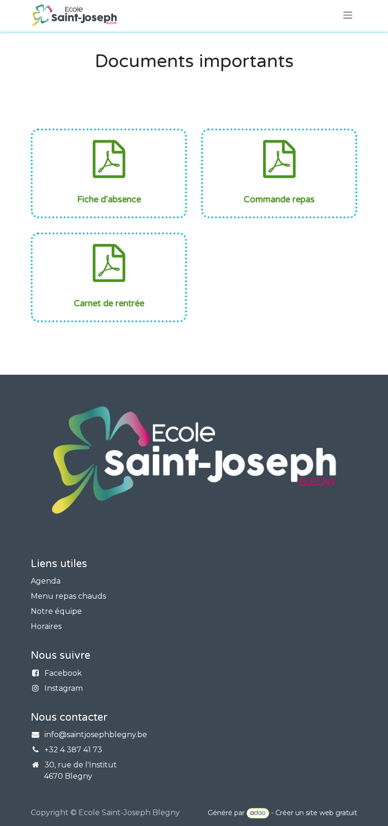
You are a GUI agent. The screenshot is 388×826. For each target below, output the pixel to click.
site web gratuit (331, 813)
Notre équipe (56, 611)
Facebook (63, 673)
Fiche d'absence (109, 199)
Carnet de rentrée (109, 303)
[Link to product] (279, 158)
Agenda (46, 580)
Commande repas (279, 199)
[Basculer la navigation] (347, 15)
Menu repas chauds (68, 596)
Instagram (63, 688)
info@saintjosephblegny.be (95, 734)
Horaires (46, 626)
